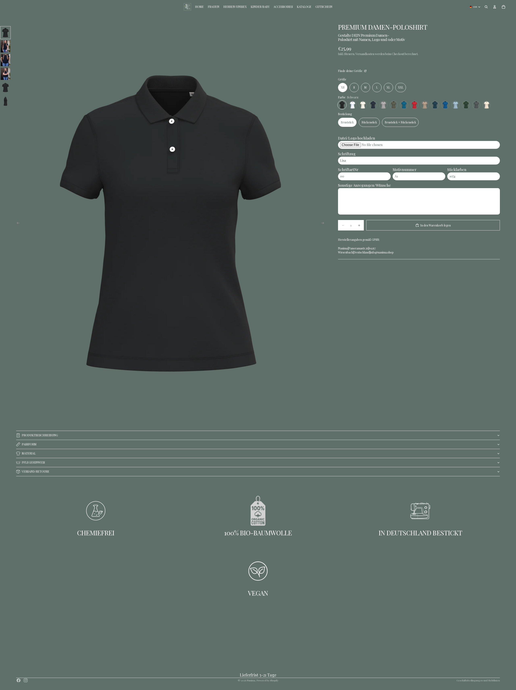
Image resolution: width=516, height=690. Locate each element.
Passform (29, 444)
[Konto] (494, 6)
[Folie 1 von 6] (5, 33)
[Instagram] (25, 680)
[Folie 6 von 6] (5, 101)
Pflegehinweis (33, 462)
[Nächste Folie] (323, 223)
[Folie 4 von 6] (5, 74)
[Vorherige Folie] (16, 223)
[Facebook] (18, 680)
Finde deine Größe (350, 70)
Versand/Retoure (35, 471)
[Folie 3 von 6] (5, 60)
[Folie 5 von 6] (5, 87)
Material (29, 453)
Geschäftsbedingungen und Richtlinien (478, 680)
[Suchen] (486, 6)
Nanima (251, 680)
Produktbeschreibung (40, 435)
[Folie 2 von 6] (5, 46)
